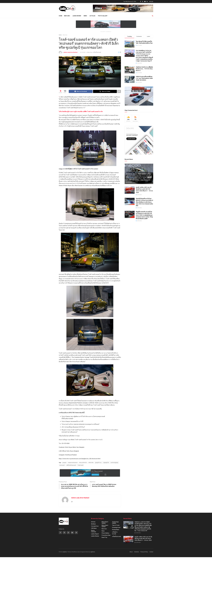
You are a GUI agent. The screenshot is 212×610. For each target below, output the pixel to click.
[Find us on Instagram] (68, 532)
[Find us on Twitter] (142, 1)
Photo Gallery (102, 15)
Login (151, 1)
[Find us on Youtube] (145, 1)
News (85, 15)
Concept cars (95, 526)
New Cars (67, 15)
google (64, 462)
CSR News (94, 528)
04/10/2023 (83, 52)
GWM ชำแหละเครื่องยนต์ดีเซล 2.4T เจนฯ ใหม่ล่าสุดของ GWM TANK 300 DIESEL (144, 78)
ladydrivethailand (72, 462)
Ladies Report (95, 534)
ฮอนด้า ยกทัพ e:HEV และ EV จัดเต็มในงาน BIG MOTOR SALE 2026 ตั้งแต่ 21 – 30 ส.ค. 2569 (143, 538)
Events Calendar (93, 531)
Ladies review (77, 15)
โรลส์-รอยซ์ (80, 465)
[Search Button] (152, 16)
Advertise (136, 551)
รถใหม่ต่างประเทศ (114, 532)
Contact (151, 551)
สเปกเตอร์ (62, 465)
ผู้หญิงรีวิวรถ (98, 462)
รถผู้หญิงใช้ (106, 462)
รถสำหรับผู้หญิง (114, 462)
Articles (93, 521)
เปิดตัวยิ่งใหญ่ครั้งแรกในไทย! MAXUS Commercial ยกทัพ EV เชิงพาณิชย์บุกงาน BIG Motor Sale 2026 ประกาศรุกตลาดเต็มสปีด (144, 202)
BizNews (93, 524)
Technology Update (115, 522)
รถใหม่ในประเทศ (97, 52)
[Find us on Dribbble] (76, 532)
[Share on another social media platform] (119, 91)
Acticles (92, 15)
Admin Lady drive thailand (70, 52)
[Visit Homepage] (67, 8)
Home (60, 15)
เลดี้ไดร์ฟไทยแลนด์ (71, 465)
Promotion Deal (106, 535)
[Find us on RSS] (147, 1)
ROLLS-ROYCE (83, 462)
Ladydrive (64, 551)
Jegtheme (92, 551)
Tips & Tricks (115, 525)
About (131, 551)
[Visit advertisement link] (123, 8)
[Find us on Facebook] (140, 1)
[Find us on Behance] (72, 532)
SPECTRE (91, 462)
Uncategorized (116, 527)
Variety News (115, 529)
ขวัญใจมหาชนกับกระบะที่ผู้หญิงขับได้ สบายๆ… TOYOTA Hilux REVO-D (144, 68)
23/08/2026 (129, 182)
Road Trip (104, 537)
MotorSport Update (105, 522)
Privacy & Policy (144, 551)
